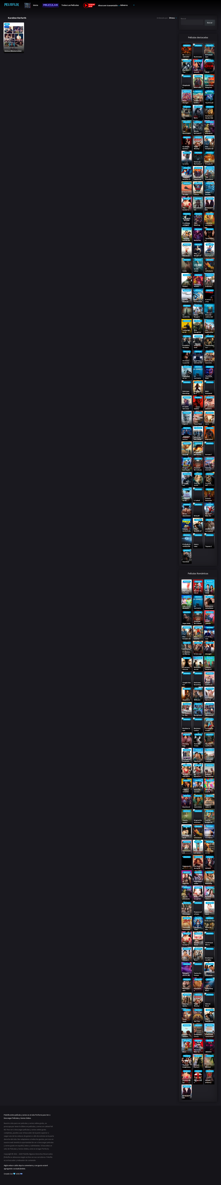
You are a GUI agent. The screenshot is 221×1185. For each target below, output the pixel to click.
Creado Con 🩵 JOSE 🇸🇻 (13, 1174)
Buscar (183, 18)
